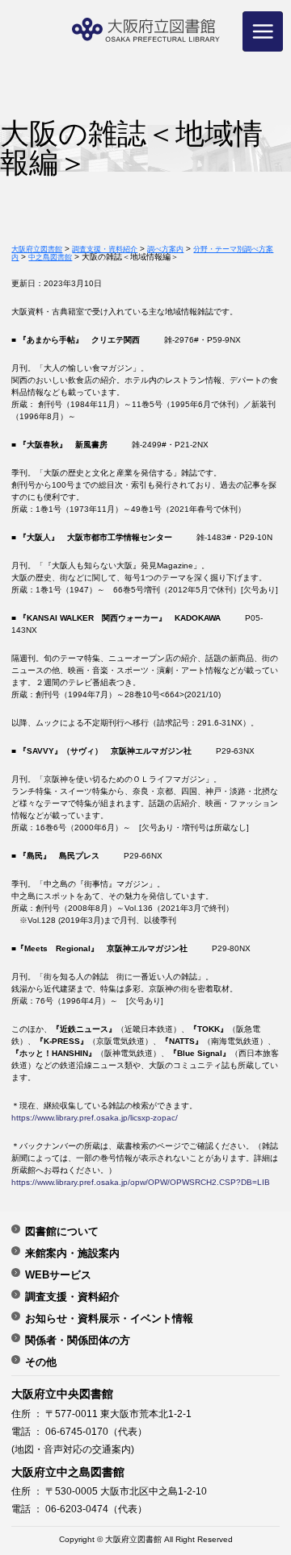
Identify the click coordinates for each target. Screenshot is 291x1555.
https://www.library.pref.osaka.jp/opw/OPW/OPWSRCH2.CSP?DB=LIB (140, 1182)
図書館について (62, 1231)
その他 (41, 1361)
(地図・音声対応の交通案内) (72, 1449)
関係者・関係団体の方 (77, 1339)
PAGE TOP (264, 1486)
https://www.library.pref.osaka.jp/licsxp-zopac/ (94, 1117)
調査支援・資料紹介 (72, 1296)
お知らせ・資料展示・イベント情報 (109, 1318)
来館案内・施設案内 (72, 1252)
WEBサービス (58, 1274)
